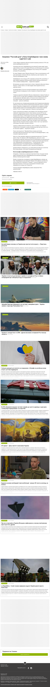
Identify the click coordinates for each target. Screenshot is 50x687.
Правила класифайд (20, 684)
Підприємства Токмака (9, 651)
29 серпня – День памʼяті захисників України (15, 446)
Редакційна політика (28, 684)
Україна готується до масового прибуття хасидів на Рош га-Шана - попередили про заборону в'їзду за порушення (23, 276)
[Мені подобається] (1, 65)
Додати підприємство (25, 654)
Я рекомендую (14, 182)
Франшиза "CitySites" (4, 666)
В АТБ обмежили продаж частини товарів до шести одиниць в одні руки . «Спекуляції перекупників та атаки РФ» (24, 407)
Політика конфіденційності (6, 684)
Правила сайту (13, 684)
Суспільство (3, 63)
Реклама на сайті (4, 664)
